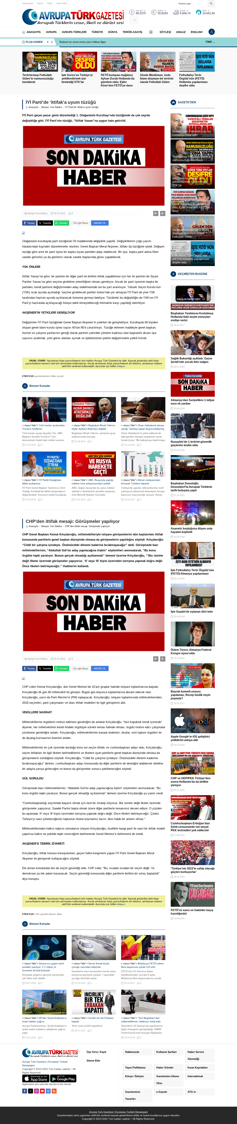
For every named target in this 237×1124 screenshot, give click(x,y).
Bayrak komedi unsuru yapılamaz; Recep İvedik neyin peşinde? (190, 695)
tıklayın (121, 366)
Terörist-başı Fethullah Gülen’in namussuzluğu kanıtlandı (38, 78)
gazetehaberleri (42, 376)
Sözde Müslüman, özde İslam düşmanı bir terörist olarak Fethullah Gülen (156, 78)
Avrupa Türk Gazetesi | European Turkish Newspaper (118, 1111)
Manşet (45, 107)
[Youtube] (42, 1091)
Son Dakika (56, 107)
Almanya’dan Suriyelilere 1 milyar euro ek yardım (192, 402)
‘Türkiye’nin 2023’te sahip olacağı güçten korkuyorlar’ (192, 870)
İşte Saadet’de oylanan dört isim (192, 611)
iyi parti (60, 376)
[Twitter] (30, 1091)
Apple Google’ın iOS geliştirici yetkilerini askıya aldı (190, 738)
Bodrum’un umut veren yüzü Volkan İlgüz (83, 41)
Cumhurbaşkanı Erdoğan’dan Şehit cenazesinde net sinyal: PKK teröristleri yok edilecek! (190, 827)
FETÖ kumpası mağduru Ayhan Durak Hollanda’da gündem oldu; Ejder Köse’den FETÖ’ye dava (117, 80)
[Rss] (54, 1091)
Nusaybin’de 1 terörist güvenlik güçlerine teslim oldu (191, 443)
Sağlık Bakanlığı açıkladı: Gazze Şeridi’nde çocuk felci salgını (191, 360)
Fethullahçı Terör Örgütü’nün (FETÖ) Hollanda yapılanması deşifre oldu (193, 80)
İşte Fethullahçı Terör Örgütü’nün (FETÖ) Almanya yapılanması (192, 572)
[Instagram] (36, 1091)
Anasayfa (33, 107)
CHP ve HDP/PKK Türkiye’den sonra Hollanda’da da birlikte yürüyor (190, 782)
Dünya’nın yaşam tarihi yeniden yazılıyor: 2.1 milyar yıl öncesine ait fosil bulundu (43, 967)
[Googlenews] (48, 1091)
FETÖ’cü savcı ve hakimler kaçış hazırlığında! (192, 912)
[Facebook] (24, 1091)
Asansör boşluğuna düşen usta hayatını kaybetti (191, 530)
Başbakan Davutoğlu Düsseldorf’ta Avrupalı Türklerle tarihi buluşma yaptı (191, 487)
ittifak (53, 376)
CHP (37, 914)
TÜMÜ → (210, 42)
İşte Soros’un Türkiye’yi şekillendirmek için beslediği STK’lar (77, 78)
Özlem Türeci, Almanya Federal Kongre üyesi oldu (191, 651)
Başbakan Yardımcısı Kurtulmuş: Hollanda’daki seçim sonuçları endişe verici (192, 317)
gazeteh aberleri (48, 914)
